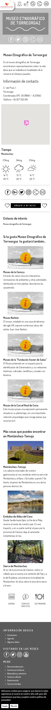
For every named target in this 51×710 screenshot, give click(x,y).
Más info (14, 706)
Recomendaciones (15, 666)
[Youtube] (26, 655)
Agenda (11, 604)
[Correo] (40, 41)
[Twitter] (13, 655)
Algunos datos (13, 642)
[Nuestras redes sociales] (39, 3)
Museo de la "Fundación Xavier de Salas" (25, 359)
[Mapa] (19, 3)
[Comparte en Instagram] (25, 41)
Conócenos (12, 635)
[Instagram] (19, 655)
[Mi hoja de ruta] (26, 3)
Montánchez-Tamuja (14, 467)
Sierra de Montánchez (15, 566)
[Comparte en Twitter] (18, 41)
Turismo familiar (14, 684)
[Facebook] (6, 655)
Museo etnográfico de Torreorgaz (17, 224)
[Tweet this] (22, 193)
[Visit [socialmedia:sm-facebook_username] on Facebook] (8, 193)
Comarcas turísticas (15, 670)
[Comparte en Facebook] (11, 41)
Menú (46, 3)
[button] (26, 123)
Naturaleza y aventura (16, 673)
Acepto (5, 706)
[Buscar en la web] (33, 3)
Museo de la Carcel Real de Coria (20, 405)
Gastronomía (40, 604)
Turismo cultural (14, 677)
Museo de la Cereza (13, 272)
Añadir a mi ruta (25, 205)
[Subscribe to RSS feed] (32, 41)
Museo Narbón (11, 317)
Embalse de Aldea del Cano (18, 516)
